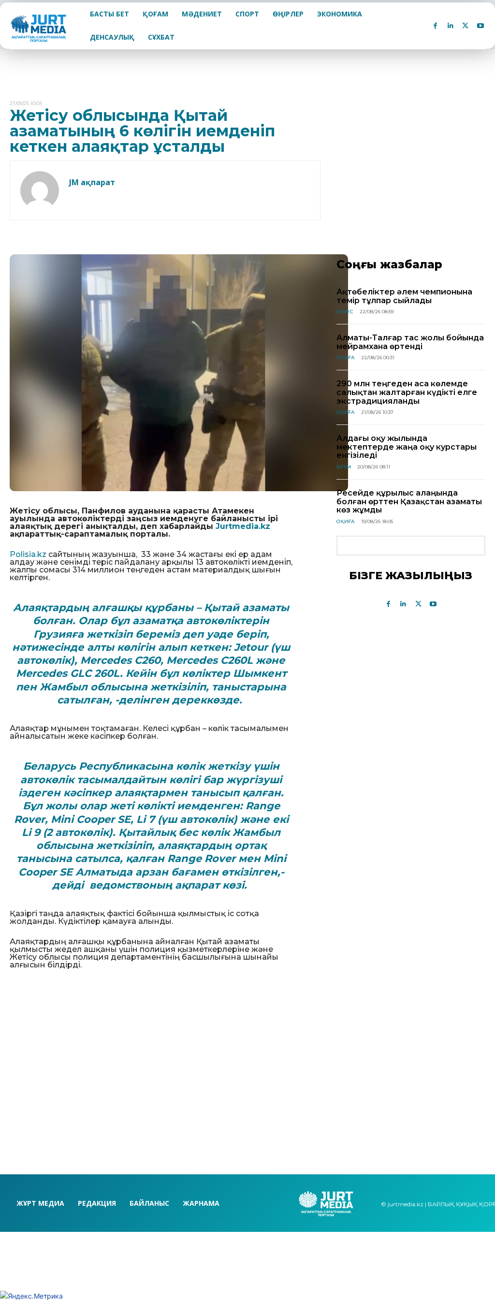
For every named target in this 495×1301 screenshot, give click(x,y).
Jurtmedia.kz (243, 526)
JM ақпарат (92, 182)
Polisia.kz (28, 554)
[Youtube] (480, 26)
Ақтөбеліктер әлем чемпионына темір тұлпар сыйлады (404, 296)
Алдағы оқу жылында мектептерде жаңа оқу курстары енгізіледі (406, 447)
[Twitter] (465, 26)
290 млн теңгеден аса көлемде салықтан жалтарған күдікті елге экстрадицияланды (406, 392)
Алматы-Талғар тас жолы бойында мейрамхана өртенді (410, 342)
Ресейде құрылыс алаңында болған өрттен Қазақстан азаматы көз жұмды (409, 501)
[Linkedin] (450, 26)
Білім (343, 467)
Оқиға (345, 357)
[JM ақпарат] (39, 190)
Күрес (344, 311)
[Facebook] (435, 26)
